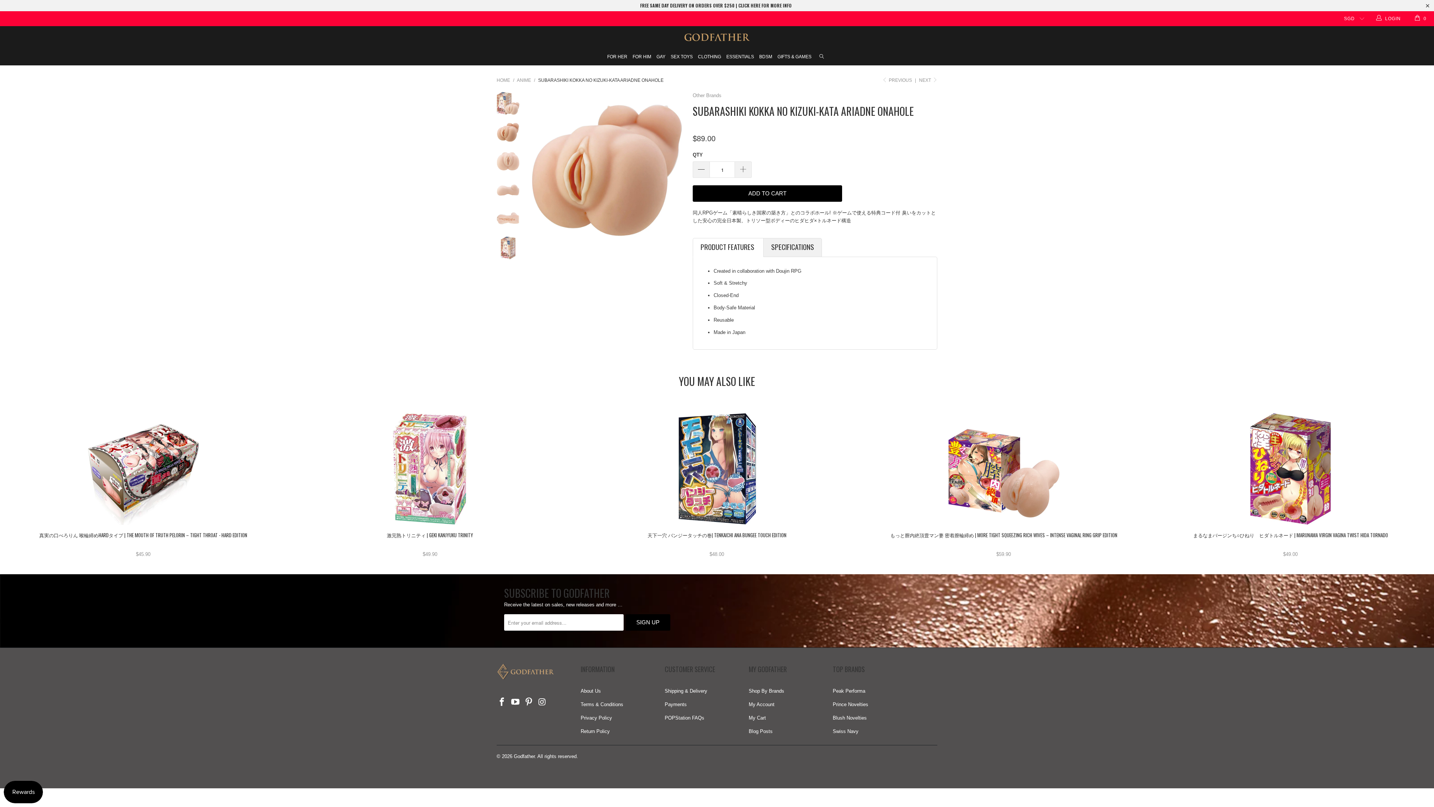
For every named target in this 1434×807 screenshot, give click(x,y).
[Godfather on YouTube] (515, 702)
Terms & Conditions (602, 704)
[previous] (537, 170)
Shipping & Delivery (686, 691)
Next (925, 80)
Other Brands (707, 95)
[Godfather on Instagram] (542, 702)
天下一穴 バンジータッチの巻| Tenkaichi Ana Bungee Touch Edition (717, 469)
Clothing (709, 56)
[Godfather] (717, 37)
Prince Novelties (850, 704)
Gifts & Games (794, 56)
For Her (617, 56)
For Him (642, 56)
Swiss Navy (846, 731)
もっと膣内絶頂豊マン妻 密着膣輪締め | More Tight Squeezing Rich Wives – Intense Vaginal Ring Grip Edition (1003, 469)
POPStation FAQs (684, 718)
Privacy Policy (596, 718)
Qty (698, 155)
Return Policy (595, 731)
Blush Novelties (850, 718)
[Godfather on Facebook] (502, 702)
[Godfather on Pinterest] (528, 702)
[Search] (822, 57)
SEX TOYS (682, 56)
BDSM (765, 56)
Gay (661, 56)
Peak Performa (849, 691)
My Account (762, 704)
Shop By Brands (766, 691)
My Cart (757, 718)
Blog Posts (761, 731)
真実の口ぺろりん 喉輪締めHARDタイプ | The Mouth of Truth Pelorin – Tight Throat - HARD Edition (143, 469)
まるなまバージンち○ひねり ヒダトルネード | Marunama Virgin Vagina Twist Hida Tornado (1290, 469)
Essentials (740, 56)
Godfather (524, 756)
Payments (676, 704)
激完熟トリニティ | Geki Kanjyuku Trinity (430, 469)
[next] (677, 170)
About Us (591, 691)
